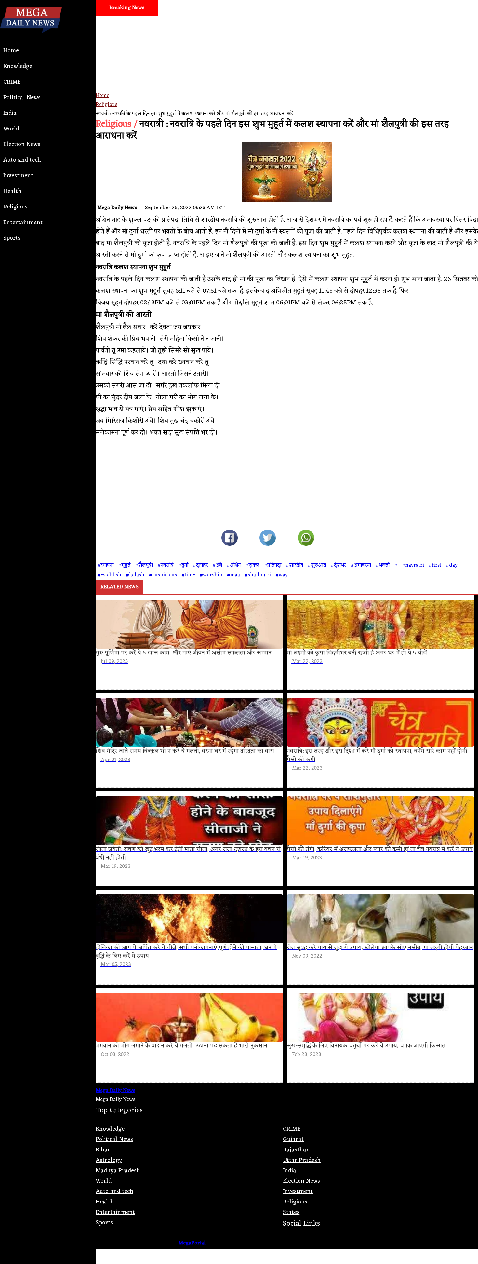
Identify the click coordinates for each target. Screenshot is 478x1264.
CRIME (12, 82)
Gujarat (293, 1139)
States (291, 1212)
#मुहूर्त (124, 565)
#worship (211, 575)
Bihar (103, 1150)
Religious (15, 207)
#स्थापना (105, 565)
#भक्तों (383, 565)
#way (281, 575)
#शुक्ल (252, 565)
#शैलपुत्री (144, 565)
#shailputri (258, 575)
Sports (11, 238)
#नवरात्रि (165, 565)
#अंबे (217, 565)
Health (12, 191)
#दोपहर (200, 565)
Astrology (109, 1160)
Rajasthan (296, 1150)
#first (435, 565)
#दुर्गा (183, 565)
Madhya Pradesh (118, 1170)
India (10, 113)
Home (11, 51)
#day (452, 565)
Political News (22, 97)
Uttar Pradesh (302, 1160)
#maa (233, 575)
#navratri (413, 565)
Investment (18, 175)
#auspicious (163, 575)
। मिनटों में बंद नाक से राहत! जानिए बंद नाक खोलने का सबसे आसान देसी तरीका (350, 23)
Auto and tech (22, 160)
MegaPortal (192, 1243)
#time (188, 575)
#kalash (135, 575)
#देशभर (338, 565)
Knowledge (17, 66)
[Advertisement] (287, 76)
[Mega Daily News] (31, 38)
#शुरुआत (317, 565)
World (11, 129)
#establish (109, 575)
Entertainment (23, 222)
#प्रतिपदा (272, 565)
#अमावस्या (361, 565)
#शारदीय (294, 565)
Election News (21, 144)
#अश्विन (234, 565)
